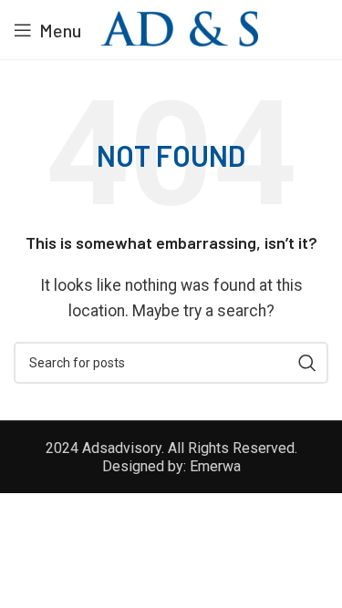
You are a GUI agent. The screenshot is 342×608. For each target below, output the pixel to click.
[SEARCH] (307, 363)
